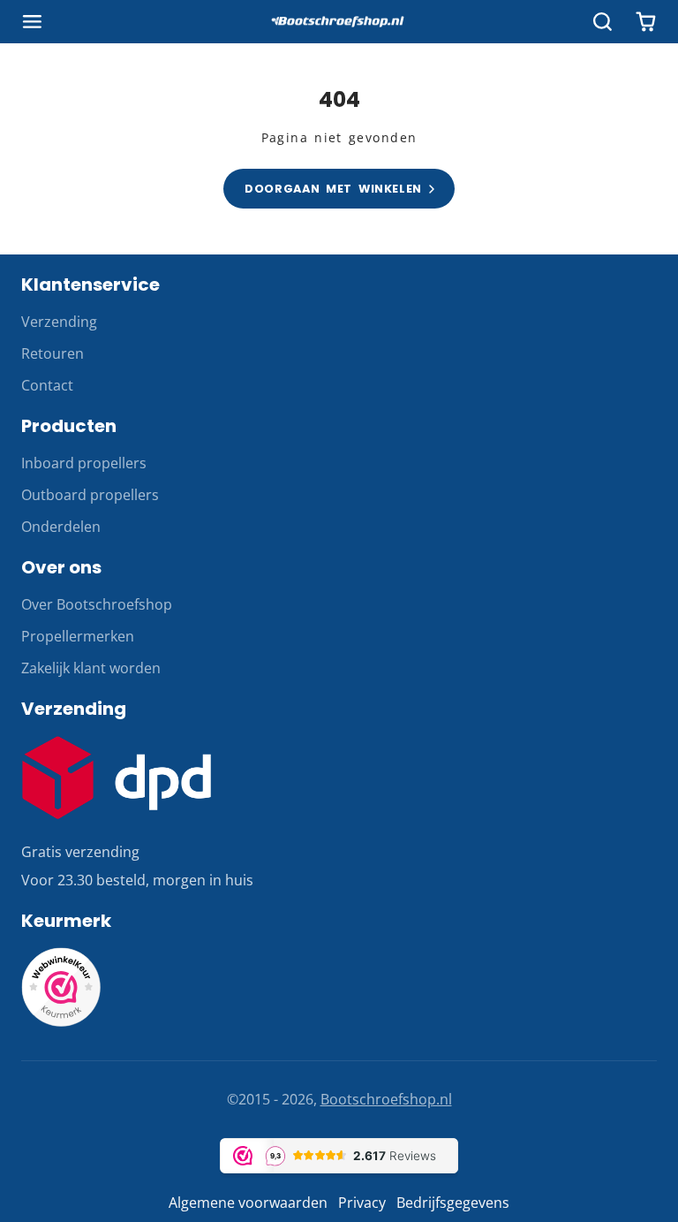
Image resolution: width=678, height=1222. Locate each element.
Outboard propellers (90, 495)
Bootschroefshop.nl (386, 1099)
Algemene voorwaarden (248, 1202)
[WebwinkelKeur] (61, 1021)
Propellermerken (77, 636)
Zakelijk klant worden (91, 668)
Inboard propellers (84, 463)
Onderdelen (61, 526)
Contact (47, 385)
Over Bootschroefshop (96, 604)
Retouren (52, 353)
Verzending (59, 321)
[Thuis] (339, 22)
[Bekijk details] (116, 777)
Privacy (362, 1202)
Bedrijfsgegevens (452, 1202)
